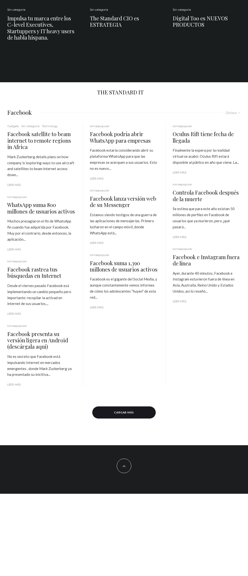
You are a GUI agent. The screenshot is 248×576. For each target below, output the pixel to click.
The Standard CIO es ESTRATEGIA (114, 21)
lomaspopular (17, 197)
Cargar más (124, 412)
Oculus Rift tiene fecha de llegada (203, 137)
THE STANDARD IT (120, 92)
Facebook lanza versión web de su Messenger (123, 201)
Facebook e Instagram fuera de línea (206, 260)
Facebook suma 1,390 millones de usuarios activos (123, 266)
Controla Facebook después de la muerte (206, 195)
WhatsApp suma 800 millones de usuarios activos (41, 208)
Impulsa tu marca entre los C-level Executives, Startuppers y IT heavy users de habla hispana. (40, 28)
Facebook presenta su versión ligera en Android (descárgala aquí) (37, 340)
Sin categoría (16, 9)
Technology (50, 126)
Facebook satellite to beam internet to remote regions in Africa (39, 140)
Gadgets (13, 126)
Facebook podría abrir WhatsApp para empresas (120, 137)
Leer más (14, 185)
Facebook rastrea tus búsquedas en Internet (34, 272)
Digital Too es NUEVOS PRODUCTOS (200, 21)
